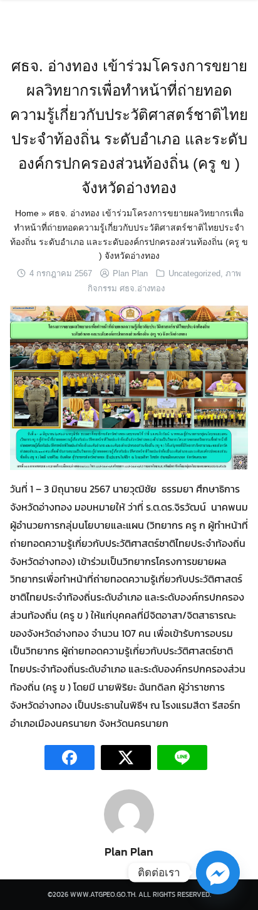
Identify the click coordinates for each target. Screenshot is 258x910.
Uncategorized (194, 273)
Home (27, 213)
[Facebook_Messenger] (218, 872)
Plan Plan (130, 273)
